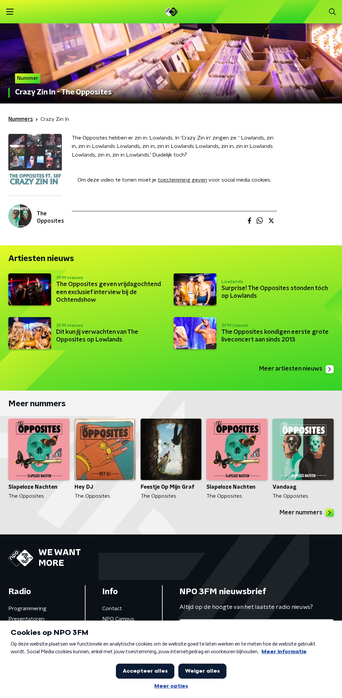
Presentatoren (26, 619)
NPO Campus (118, 619)
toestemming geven (182, 180)
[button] (9, 12)
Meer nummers (301, 513)
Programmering (27, 608)
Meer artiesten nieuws (290, 369)
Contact (112, 608)
